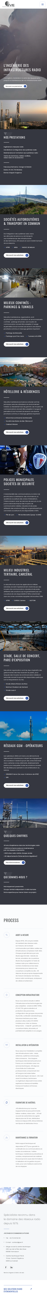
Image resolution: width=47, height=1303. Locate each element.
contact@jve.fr (17, 1242)
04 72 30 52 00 (15, 1238)
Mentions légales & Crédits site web (14, 1272)
